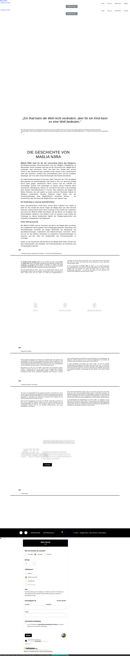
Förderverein (118, 3)
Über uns (109, 3)
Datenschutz (48, 533)
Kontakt (126, 3)
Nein (56, 655)
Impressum (35, 533)
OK (53, 655)
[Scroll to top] (0, 538)
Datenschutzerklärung (62, 655)
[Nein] (68, 655)
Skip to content (3, 0)
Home (102, 3)
